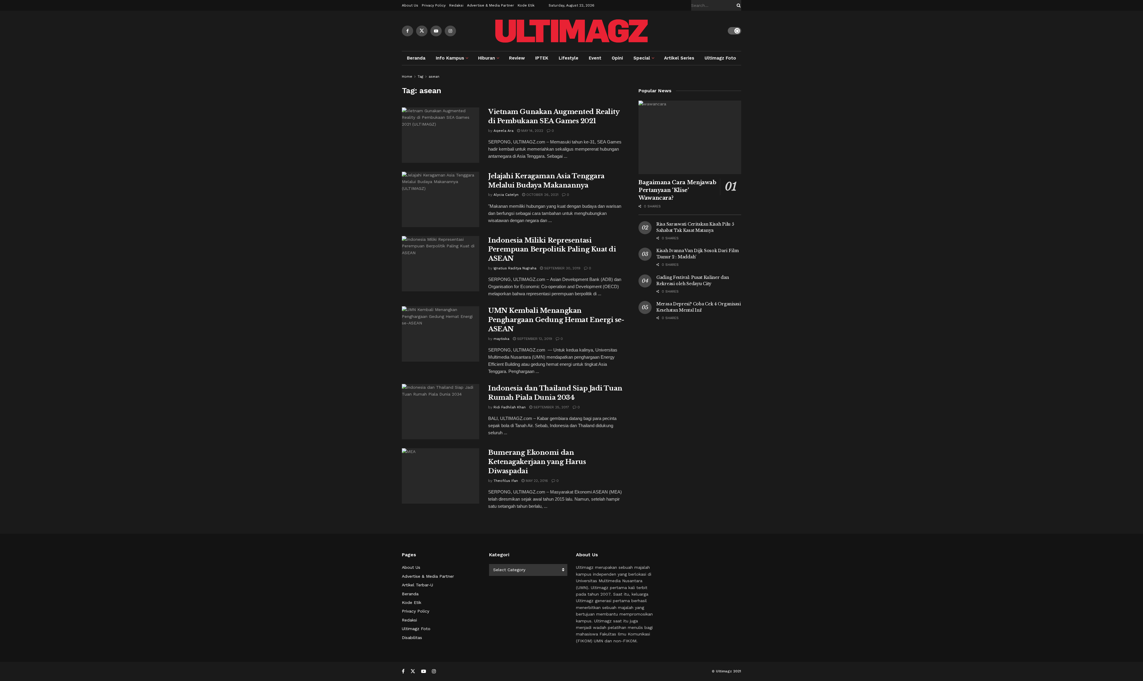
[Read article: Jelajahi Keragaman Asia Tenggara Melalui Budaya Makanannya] (440, 199)
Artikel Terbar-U (417, 584)
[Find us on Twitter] (421, 31)
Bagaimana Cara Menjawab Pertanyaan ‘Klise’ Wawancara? (677, 190)
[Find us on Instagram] (450, 31)
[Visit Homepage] (571, 31)
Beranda (416, 58)
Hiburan (486, 58)
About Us (410, 5)
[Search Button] (737, 5)
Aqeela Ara (503, 131)
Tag (420, 76)
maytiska (501, 339)
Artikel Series (679, 58)
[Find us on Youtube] (436, 31)
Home (407, 76)
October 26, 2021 (541, 195)
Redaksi (456, 5)
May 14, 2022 (531, 131)
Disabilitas (412, 637)
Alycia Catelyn (506, 195)
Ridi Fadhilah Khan (510, 407)
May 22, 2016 (536, 481)
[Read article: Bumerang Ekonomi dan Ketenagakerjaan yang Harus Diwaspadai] (440, 476)
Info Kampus (450, 58)
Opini (617, 58)
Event (595, 58)
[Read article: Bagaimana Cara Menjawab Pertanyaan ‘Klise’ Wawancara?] (689, 137)
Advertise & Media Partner (490, 5)
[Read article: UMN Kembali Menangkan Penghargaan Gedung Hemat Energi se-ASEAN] (440, 334)
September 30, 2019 (561, 268)
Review (517, 58)
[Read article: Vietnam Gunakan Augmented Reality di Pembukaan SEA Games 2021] (440, 135)
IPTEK (541, 58)
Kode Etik (526, 5)
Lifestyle (568, 58)
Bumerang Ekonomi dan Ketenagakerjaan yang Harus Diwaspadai (537, 462)
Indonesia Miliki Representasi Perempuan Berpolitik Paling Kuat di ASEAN (552, 249)
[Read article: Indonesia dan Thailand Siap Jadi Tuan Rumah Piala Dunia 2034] (440, 411)
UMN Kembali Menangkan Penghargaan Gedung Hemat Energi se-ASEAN (556, 320)
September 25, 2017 (550, 407)
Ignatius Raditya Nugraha (515, 268)
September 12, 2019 (534, 339)
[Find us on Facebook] (407, 31)
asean (434, 76)
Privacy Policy (434, 5)
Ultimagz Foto (720, 58)
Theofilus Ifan (506, 481)
